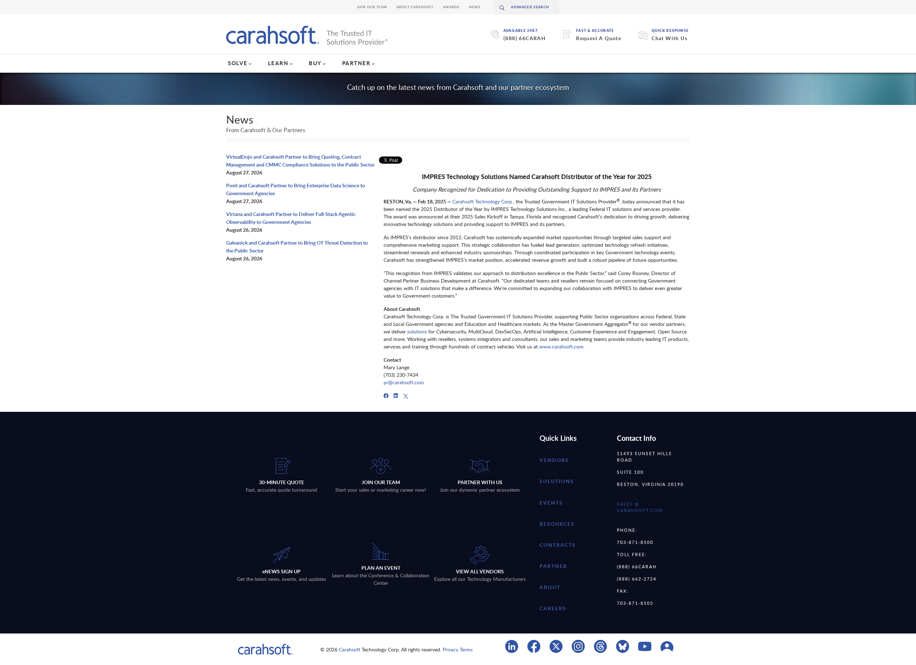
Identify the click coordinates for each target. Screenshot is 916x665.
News (475, 7)
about (550, 587)
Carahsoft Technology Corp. (482, 201)
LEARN (278, 63)
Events (551, 502)
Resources (557, 523)
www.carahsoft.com (561, 346)
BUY (315, 63)
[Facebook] (386, 395)
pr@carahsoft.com (404, 382)
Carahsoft (349, 649)
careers (553, 608)
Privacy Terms (458, 649)
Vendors (554, 460)
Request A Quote (598, 38)
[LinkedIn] (396, 395)
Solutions (557, 481)
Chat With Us (669, 38)
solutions (417, 331)
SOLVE (238, 63)
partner (553, 566)
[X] (406, 395)
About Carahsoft (415, 7)
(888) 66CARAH (524, 38)
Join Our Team (372, 7)
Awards (451, 7)
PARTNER (356, 63)
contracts (558, 544)
